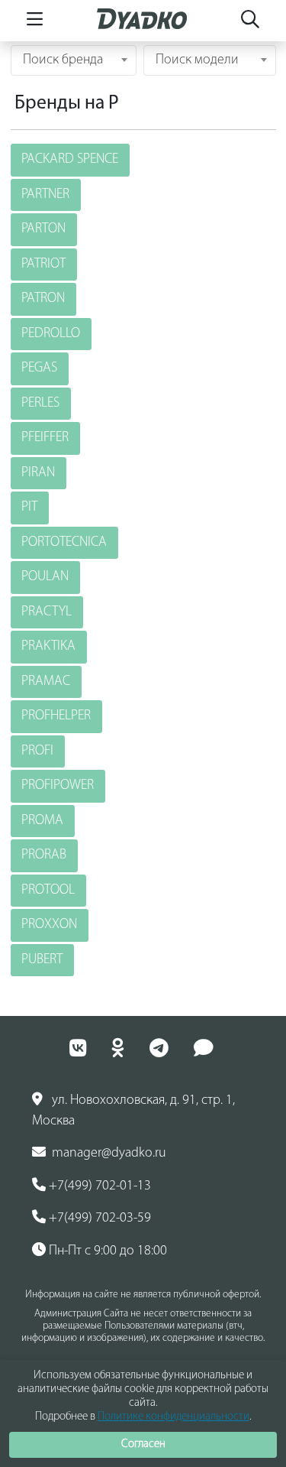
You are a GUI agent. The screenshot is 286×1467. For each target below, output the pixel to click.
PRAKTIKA (48, 647)
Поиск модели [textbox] (197, 60)
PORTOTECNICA (64, 543)
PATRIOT (43, 264)
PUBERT (42, 960)
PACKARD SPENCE (69, 160)
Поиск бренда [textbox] (63, 60)
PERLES (40, 404)
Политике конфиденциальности (173, 1417)
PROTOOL (48, 890)
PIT (29, 507)
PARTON (43, 229)
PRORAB (43, 855)
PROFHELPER (56, 716)
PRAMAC (45, 682)
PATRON (43, 299)
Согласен (143, 1444)
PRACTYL (46, 612)
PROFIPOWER (57, 786)
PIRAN (38, 473)
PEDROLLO (50, 334)
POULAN (45, 577)
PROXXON (49, 925)
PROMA (42, 821)
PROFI (37, 751)
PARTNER (45, 195)
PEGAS (39, 368)
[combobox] (74, 60)
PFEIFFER (45, 438)
